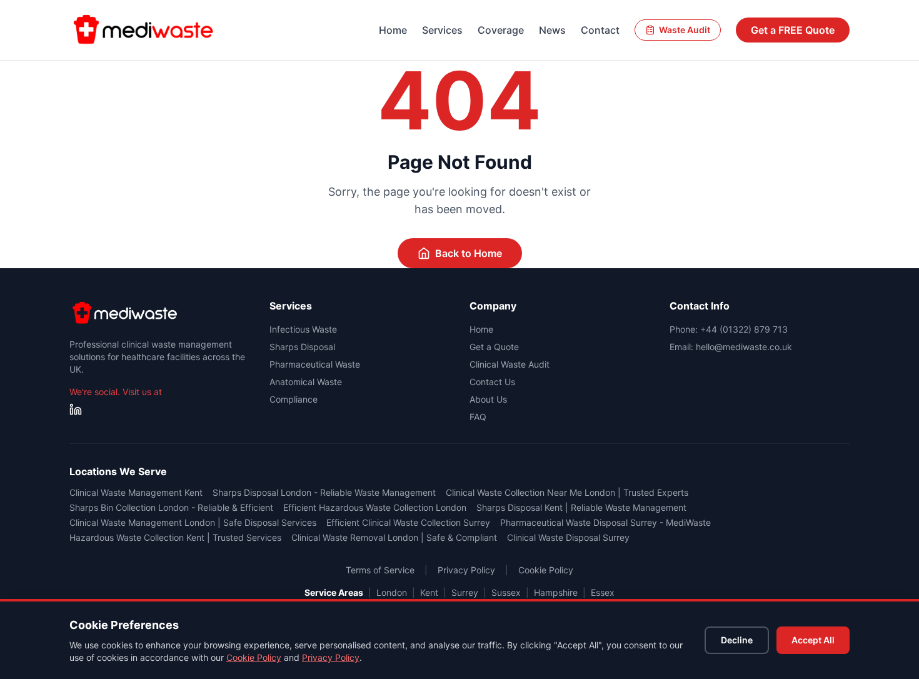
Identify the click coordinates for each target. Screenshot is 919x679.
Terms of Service (380, 570)
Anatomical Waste (305, 381)
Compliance (293, 399)
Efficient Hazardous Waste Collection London (374, 507)
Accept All (813, 640)
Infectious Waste (303, 329)
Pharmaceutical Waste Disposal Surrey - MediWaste (605, 522)
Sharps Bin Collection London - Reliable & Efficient (171, 507)
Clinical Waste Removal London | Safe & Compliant (394, 537)
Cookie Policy (253, 657)
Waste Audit (684, 29)
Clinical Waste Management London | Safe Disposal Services (192, 522)
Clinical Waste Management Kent (136, 492)
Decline (737, 640)
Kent (429, 592)
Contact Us (492, 381)
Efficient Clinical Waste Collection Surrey (408, 522)
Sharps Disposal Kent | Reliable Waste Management (581, 507)
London (391, 592)
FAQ (478, 416)
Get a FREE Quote (793, 30)
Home (393, 30)
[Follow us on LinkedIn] (75, 409)
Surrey (464, 592)
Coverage (501, 30)
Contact (600, 30)
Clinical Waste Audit (510, 364)
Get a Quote (494, 346)
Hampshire (556, 592)
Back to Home (468, 253)
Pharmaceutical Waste (314, 364)
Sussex (506, 592)
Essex (603, 592)
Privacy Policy (330, 657)
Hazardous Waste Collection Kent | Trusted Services (175, 537)
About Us (488, 399)
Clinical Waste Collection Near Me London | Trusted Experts (567, 492)
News (552, 30)
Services (442, 30)
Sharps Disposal (302, 346)
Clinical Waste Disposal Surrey (568, 537)
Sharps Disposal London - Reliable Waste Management (324, 492)
